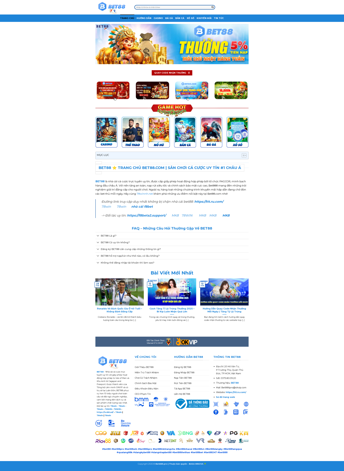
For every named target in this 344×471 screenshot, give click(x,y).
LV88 (45, 469)
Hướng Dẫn (144, 18)
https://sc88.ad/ (105, 412)
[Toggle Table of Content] (243, 155)
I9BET (12, 469)
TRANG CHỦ (127, 18)
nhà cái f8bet (142, 206)
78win (106, 206)
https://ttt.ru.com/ (209, 201)
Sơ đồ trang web (225, 397)
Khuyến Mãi (204, 18)
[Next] (249, 303)
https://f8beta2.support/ (146, 215)
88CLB (21, 469)
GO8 (63, 469)
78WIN (187, 215)
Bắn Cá (179, 18)
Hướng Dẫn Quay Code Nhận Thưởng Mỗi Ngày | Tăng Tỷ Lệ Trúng (224, 310)
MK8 (175, 215)
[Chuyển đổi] (98, 236)
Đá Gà (169, 18)
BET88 (100, 181)
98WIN (4, 469)
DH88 (30, 469)
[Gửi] (212, 7)
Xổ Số (190, 18)
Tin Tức (219, 18)
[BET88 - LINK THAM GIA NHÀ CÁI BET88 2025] (112, 7)
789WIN (54, 469)
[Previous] (95, 303)
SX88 (38, 469)
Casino (158, 18)
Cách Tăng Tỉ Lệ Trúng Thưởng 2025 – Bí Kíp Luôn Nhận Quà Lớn (172, 310)
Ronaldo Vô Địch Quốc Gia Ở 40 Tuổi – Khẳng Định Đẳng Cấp (119, 310)
